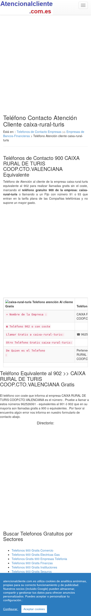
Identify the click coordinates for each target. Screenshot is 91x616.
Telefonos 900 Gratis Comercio (32, 550)
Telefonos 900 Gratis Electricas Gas (36, 554)
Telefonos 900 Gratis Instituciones (34, 567)
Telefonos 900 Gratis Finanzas (32, 563)
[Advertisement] (45, 64)
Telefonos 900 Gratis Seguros (32, 571)
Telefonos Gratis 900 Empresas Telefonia (39, 559)
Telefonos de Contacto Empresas (39, 131)
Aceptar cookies (34, 609)
